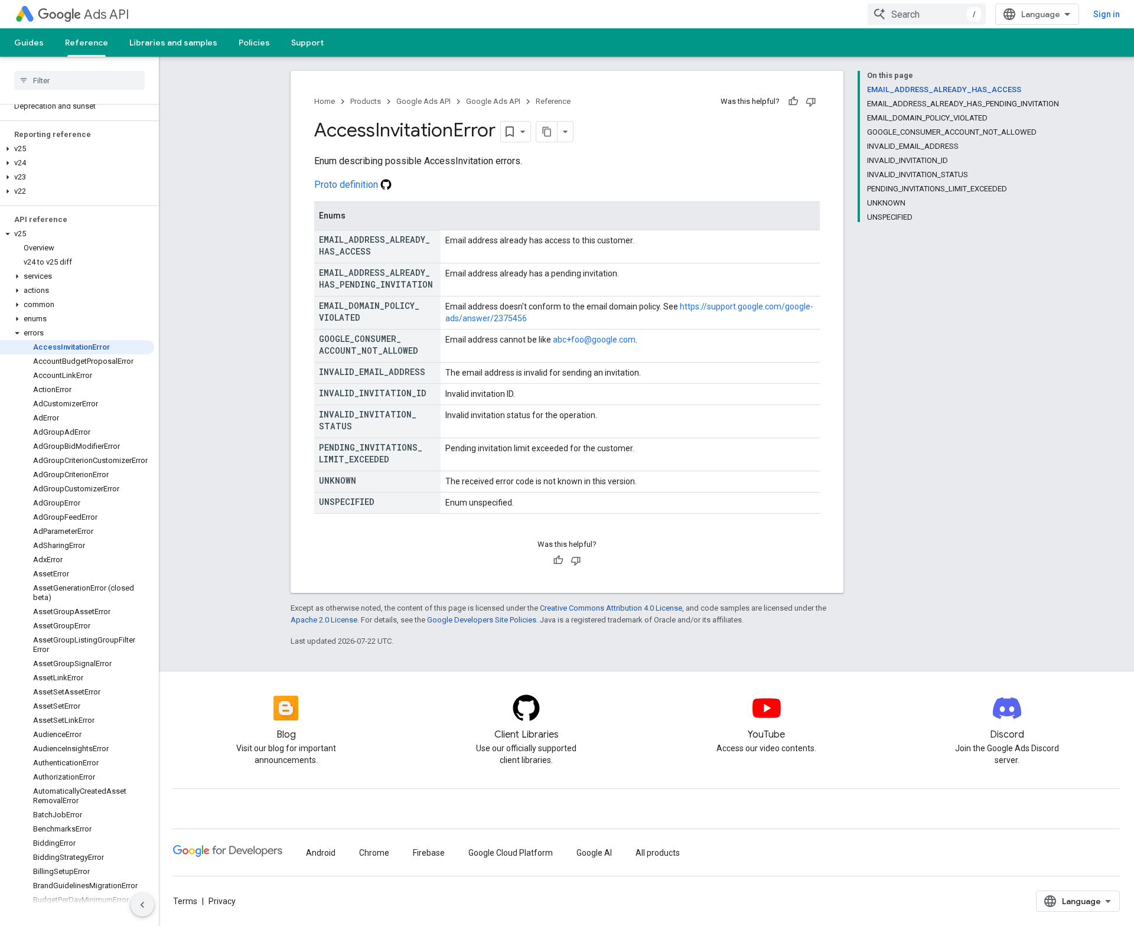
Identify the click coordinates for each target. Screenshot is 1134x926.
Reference (86, 42)
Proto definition (347, 184)
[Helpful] (793, 101)
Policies (254, 42)
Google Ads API (423, 101)
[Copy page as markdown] (547, 132)
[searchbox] (79, 80)
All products (658, 852)
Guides (29, 42)
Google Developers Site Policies (481, 619)
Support (307, 42)
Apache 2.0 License (324, 619)
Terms (185, 901)
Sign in (1106, 14)
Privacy (222, 901)
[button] (77, 149)
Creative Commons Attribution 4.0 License (611, 608)
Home (324, 101)
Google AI (594, 852)
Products (365, 101)
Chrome (374, 852)
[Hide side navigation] (142, 905)
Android (320, 852)
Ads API (106, 14)
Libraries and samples (173, 42)
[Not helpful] (811, 101)
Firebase (429, 852)
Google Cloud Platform (510, 852)
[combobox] (927, 14)
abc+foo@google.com (594, 339)
